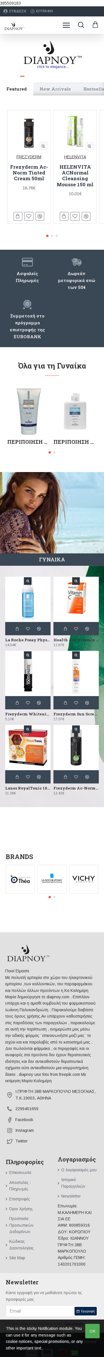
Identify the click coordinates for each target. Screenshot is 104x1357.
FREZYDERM (28, 157)
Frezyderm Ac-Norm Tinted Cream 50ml (29, 173)
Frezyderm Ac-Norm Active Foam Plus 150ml (76, 788)
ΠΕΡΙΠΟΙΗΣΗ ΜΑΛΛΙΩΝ (75, 441)
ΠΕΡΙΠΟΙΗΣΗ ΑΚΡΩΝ (29, 441)
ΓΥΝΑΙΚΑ (52, 559)
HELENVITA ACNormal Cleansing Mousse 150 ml (75, 176)
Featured (16, 89)
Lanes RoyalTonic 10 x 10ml (28, 788)
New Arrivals (55, 89)
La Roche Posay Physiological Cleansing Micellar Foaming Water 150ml (28, 640)
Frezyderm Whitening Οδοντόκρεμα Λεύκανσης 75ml (28, 714)
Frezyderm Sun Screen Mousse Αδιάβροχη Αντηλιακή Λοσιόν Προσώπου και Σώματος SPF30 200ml (76, 714)
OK (93, 1331)
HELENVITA (75, 157)
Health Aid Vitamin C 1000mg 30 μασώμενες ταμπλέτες (76, 640)
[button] (47, 236)
